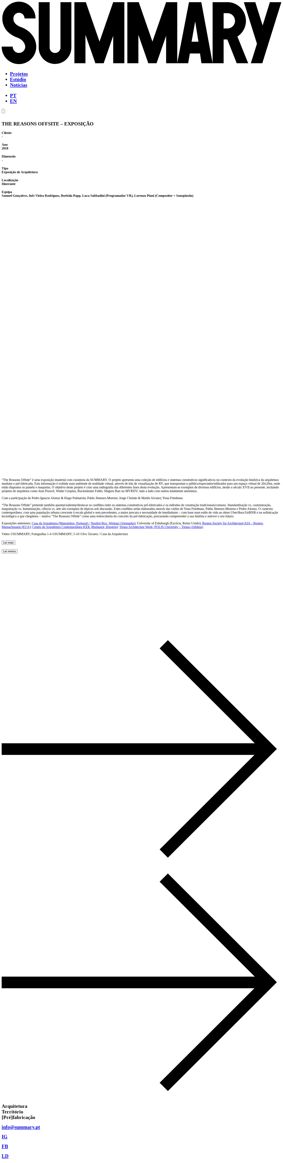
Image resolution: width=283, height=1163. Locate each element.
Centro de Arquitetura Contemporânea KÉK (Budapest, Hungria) (75, 527)
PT (13, 95)
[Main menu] (3, 111)
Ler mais (8, 542)
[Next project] (141, 1097)
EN (13, 101)
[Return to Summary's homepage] (141, 64)
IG (4, 1136)
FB (5, 1146)
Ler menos (9, 551)
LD (5, 1156)
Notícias (18, 85)
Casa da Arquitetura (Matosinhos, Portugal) (60, 523)
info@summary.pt (21, 1127)
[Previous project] (141, 864)
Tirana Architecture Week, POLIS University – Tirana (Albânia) (161, 527)
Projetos (19, 73)
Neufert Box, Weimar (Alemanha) (113, 523)
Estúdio (18, 79)
